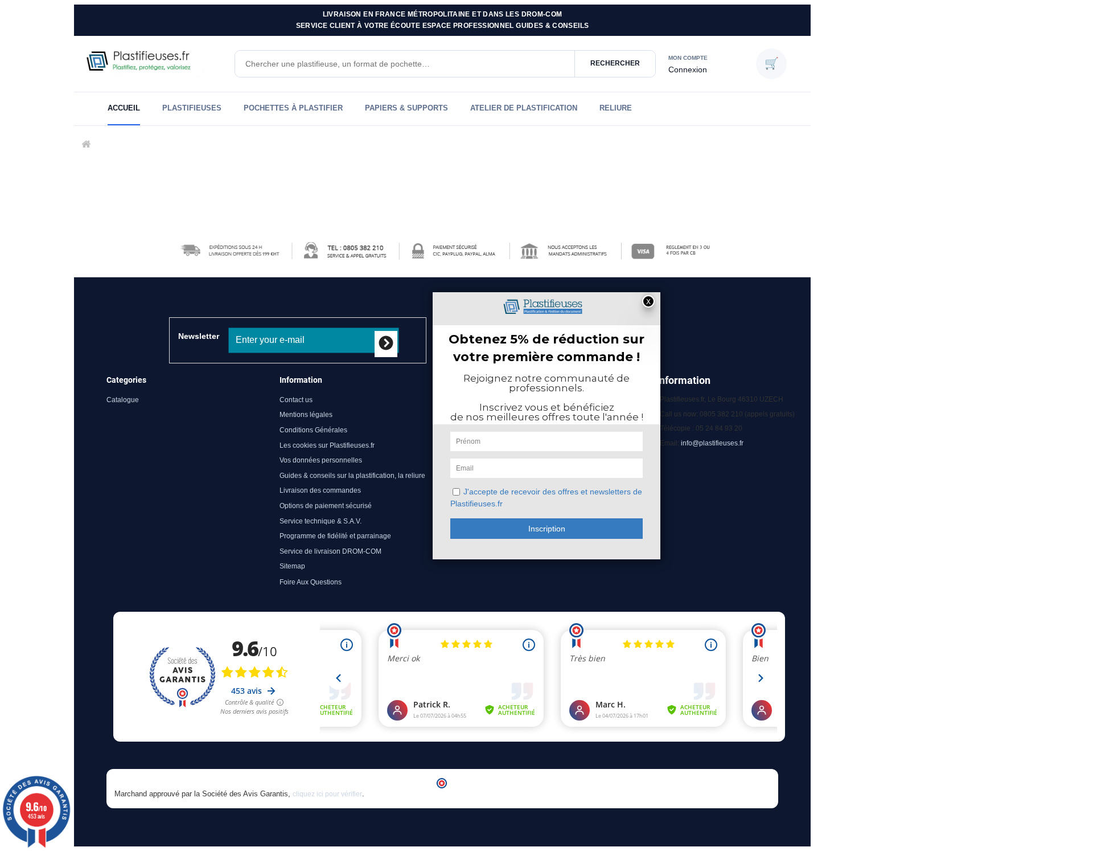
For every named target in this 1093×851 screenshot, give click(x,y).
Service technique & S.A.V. (320, 521)
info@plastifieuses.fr (712, 443)
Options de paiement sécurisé (326, 506)
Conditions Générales (313, 430)
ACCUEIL (124, 108)
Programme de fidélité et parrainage (335, 536)
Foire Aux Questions (311, 582)
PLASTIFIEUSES (191, 108)
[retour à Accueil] (85, 145)
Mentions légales (306, 415)
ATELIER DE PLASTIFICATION (523, 108)
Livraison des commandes (320, 490)
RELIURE (615, 108)
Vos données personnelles (321, 460)
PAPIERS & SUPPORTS (406, 108)
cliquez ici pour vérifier (327, 794)
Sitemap (292, 566)
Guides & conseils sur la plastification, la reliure (352, 476)
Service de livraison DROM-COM (330, 551)
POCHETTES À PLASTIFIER (293, 108)
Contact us (296, 400)
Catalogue (122, 400)
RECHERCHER (615, 63)
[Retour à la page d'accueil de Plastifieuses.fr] (153, 64)
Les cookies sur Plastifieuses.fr (327, 445)
